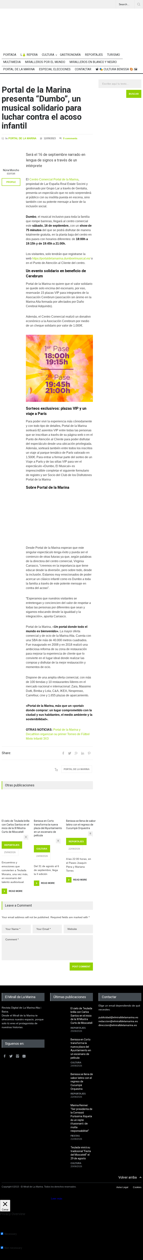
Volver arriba (127, 1177)
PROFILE (11, 182)
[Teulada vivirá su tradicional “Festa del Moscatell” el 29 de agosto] (59, 1155)
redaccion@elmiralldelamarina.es (118, 1021)
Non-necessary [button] (9, 1244)
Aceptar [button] (45, 1198)
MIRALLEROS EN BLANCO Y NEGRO (93, 62)
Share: (6, 753)
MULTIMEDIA (12, 62)
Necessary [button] (6, 1230)
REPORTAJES (94, 54)
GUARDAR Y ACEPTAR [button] (14, 1258)
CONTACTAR (83, 69)
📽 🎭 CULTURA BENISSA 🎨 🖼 (116, 69)
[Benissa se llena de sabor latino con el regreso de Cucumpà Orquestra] (79, 806)
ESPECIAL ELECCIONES (55, 69)
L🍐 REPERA (29, 54)
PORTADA (9, 54)
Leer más (56, 1198)
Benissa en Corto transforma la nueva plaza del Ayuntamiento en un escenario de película (48, 828)
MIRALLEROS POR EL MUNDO (45, 62)
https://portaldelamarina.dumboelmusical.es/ (61, 258)
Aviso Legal (122, 1187)
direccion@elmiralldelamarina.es (117, 1025)
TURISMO (113, 54)
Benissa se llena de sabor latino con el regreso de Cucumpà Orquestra (81, 824)
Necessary (10, 1233)
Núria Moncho (11, 170)
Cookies (137, 1187)
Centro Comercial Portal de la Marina (53, 179)
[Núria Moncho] (11, 157)
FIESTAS (75, 1136)
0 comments (70, 138)
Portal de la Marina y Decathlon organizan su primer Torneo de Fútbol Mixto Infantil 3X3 (58, 734)
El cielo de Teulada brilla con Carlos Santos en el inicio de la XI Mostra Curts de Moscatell (15, 826)
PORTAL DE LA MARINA (19, 69)
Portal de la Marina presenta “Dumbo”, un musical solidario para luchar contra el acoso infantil (42, 108)
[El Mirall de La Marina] (71, 37)
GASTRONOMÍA (70, 54)
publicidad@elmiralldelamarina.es (118, 1017)
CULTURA (48, 54)
